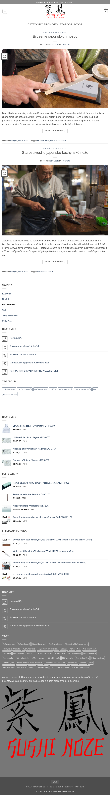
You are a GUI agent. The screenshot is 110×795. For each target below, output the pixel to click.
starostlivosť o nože (83, 389)
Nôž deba (7, 653)
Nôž (78, 649)
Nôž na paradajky (45, 653)
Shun (91, 662)
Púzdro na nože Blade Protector (29, 662)
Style (4, 310)
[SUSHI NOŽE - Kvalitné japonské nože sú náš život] (55, 11)
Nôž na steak (60, 653)
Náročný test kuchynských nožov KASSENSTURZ (34, 370)
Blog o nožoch (55, 787)
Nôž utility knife (53, 658)
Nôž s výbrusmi (38, 658)
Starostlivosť (8, 304)
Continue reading (55, 131)
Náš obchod (39, 787)
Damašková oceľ (39, 644)
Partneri (79, 787)
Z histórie (7, 321)
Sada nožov (72, 662)
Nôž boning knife (90, 649)
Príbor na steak (97, 658)
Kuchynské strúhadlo (11, 649)
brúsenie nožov (9, 389)
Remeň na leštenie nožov (55, 662)
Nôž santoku (8, 658)
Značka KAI (43, 667)
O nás (29, 787)
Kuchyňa (6, 293)
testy (95, 389)
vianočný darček (10, 394)
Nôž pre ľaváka (89, 653)
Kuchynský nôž (29, 649)
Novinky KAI (16, 337)
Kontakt (69, 787)
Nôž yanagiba (67, 658)
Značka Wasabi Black (80, 667)
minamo (64, 649)
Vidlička (32, 667)
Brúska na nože (9, 644)
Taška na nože (8, 667)
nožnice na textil (65, 389)
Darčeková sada (55, 644)
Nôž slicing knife (22, 658)
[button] (4, 11)
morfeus (66, 45)
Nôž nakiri (31, 653)
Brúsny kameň (24, 644)
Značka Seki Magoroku (59, 667)
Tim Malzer (21, 667)
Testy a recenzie (9, 315)
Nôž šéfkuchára (82, 658)
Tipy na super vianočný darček (24, 346)
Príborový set (8, 662)
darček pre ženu (40, 389)
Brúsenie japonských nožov (23, 354)
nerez (72, 649)
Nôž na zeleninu (74, 653)
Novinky (6, 299)
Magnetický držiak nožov (48, 649)
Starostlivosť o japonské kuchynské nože (29, 362)
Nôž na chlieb (18, 653)
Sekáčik (83, 662)
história (53, 389)
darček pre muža (25, 389)
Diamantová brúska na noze (76, 644)
